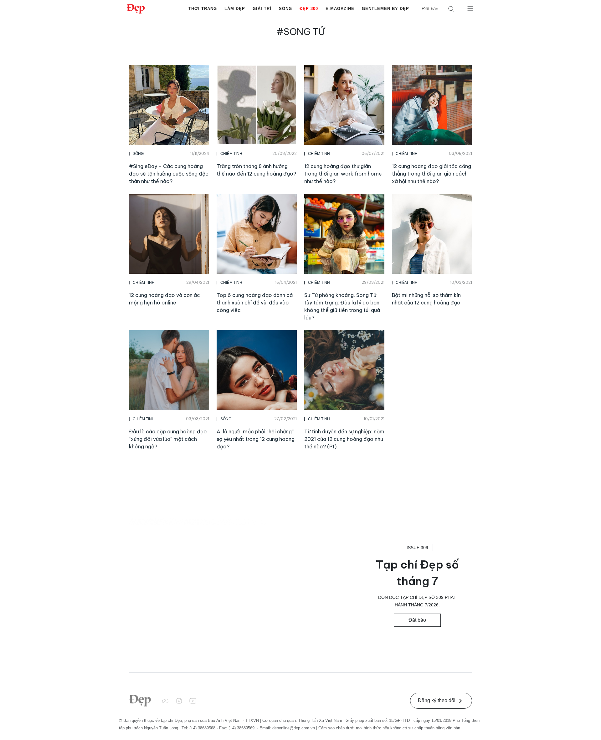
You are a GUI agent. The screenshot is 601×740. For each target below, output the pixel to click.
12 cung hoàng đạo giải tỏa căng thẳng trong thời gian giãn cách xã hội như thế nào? (431, 173)
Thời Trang (202, 8)
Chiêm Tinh (231, 154)
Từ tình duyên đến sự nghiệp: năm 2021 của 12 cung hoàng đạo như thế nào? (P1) (344, 439)
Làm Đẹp (234, 8)
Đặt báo (430, 8)
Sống (285, 8)
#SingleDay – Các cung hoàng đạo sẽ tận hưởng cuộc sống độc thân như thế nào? (168, 173)
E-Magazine (340, 8)
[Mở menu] (470, 8)
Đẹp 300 (309, 8)
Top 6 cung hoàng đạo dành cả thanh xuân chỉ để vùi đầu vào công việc (255, 302)
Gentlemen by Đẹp (385, 8)
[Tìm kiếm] (451, 9)
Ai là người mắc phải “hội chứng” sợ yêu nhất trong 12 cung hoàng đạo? (256, 439)
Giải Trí (262, 8)
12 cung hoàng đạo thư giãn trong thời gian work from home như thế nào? (343, 173)
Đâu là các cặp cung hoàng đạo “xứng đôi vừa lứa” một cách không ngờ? (168, 439)
